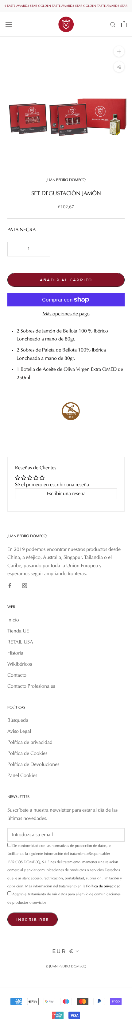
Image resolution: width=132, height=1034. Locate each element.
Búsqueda (17, 720)
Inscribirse (32, 919)
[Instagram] (24, 585)
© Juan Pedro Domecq (66, 966)
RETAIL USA (20, 642)
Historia (15, 653)
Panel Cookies (22, 775)
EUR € (63, 951)
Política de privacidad (29, 742)
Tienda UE (18, 631)
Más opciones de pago (66, 314)
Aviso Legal (19, 731)
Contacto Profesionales (31, 686)
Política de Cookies (27, 753)
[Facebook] (9, 585)
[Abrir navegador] (9, 24)
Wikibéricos (19, 664)
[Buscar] (113, 24)
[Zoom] (119, 51)
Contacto (16, 675)
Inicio (13, 620)
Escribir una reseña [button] (66, 493)
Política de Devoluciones (33, 764)
